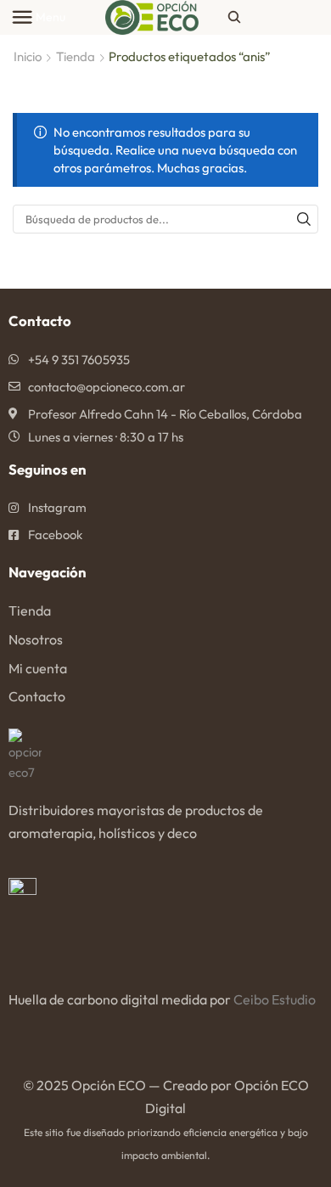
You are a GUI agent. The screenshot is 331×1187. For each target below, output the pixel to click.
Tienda (75, 56)
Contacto (36, 696)
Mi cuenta (37, 668)
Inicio (28, 56)
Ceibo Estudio (274, 999)
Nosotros (35, 639)
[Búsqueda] (303, 219)
